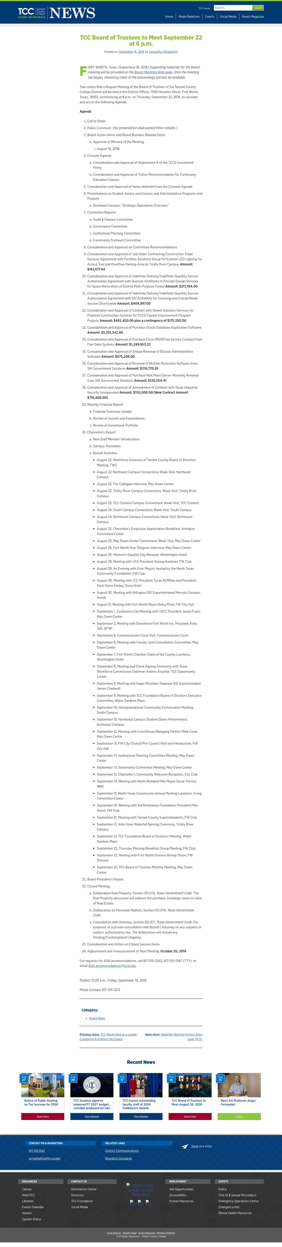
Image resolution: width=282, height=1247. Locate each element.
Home (169, 17)
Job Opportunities (181, 1189)
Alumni (27, 1213)
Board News (97, 1018)
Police (223, 1189)
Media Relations (189, 17)
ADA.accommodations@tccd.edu (112, 966)
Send (194, 1146)
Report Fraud (129, 1233)
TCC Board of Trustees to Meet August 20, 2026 (189, 1102)
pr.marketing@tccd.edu (44, 1158)
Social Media (228, 17)
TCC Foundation (82, 1201)
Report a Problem (166, 1233)
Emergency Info (229, 1207)
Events (209, 17)
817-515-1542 (37, 1151)
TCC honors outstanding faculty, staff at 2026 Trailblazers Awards (139, 1104)
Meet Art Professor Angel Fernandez (238, 1102)
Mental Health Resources (235, 1213)
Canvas (27, 1189)
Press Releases (92, 1116)
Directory (77, 1195)
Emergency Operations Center (239, 1201)
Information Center (84, 1189)
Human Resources (181, 1201)
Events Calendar (33, 1207)
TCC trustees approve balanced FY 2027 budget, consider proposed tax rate (91, 1104)
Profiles (239, 1116)
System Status (31, 1219)
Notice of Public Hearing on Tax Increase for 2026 (41, 1102)
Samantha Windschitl (163, 52)
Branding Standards (118, 1158)
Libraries (28, 1201)
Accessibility (177, 1195)
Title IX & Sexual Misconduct (237, 1195)
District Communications (122, 1151)
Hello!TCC (28, 1195)
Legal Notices (114, 1233)
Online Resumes (146, 1233)
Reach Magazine (253, 17)
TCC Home (204, 8)
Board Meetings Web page (153, 72)
